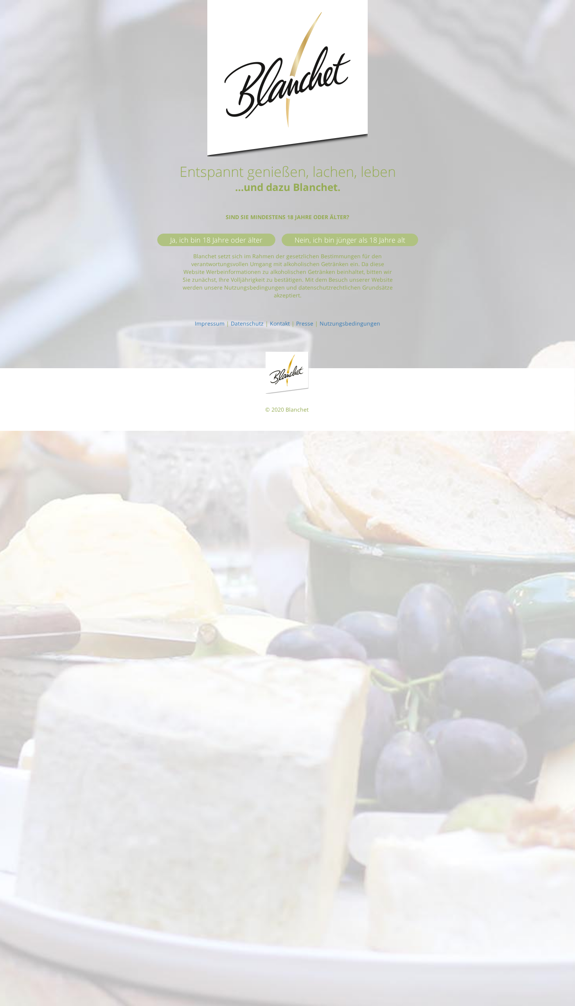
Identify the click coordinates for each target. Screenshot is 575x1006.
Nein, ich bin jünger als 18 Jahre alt (350, 240)
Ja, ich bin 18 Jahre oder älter (216, 240)
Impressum (210, 323)
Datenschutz (247, 323)
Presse (304, 323)
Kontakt (280, 323)
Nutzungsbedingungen (350, 323)
